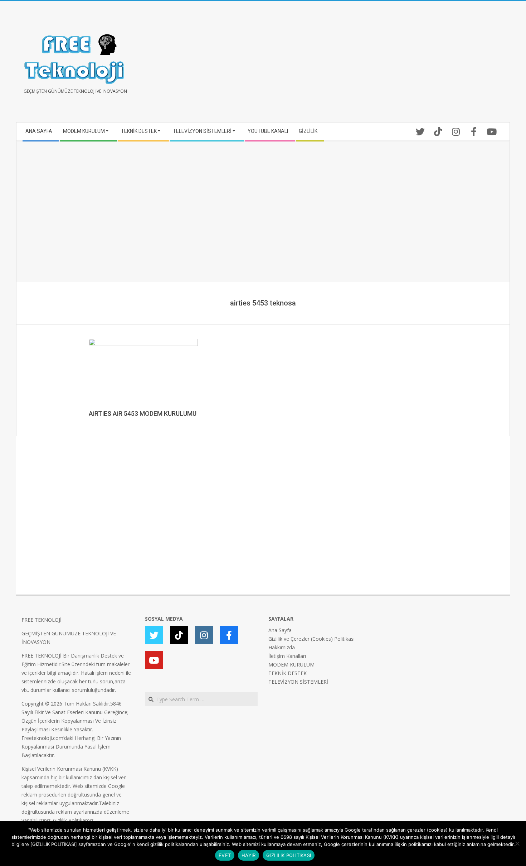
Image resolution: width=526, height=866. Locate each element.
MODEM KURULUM (291, 664)
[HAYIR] (517, 843)
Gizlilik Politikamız (73, 820)
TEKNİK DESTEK (287, 673)
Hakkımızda (281, 647)
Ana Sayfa (280, 630)
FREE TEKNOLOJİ (41, 619)
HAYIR (248, 855)
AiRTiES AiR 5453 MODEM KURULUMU (142, 413)
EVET (225, 855)
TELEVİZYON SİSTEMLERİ (298, 681)
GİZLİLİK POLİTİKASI (288, 855)
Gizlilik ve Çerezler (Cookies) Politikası (311, 638)
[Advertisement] (384, 64)
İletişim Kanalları (287, 656)
